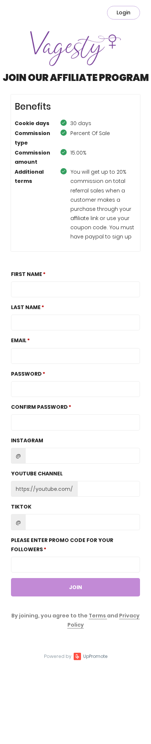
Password (26, 374)
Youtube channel (37, 473)
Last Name (26, 307)
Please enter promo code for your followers (62, 544)
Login (123, 12)
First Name (26, 274)
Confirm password (39, 407)
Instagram (27, 440)
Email (18, 340)
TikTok (21, 506)
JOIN (75, 587)
